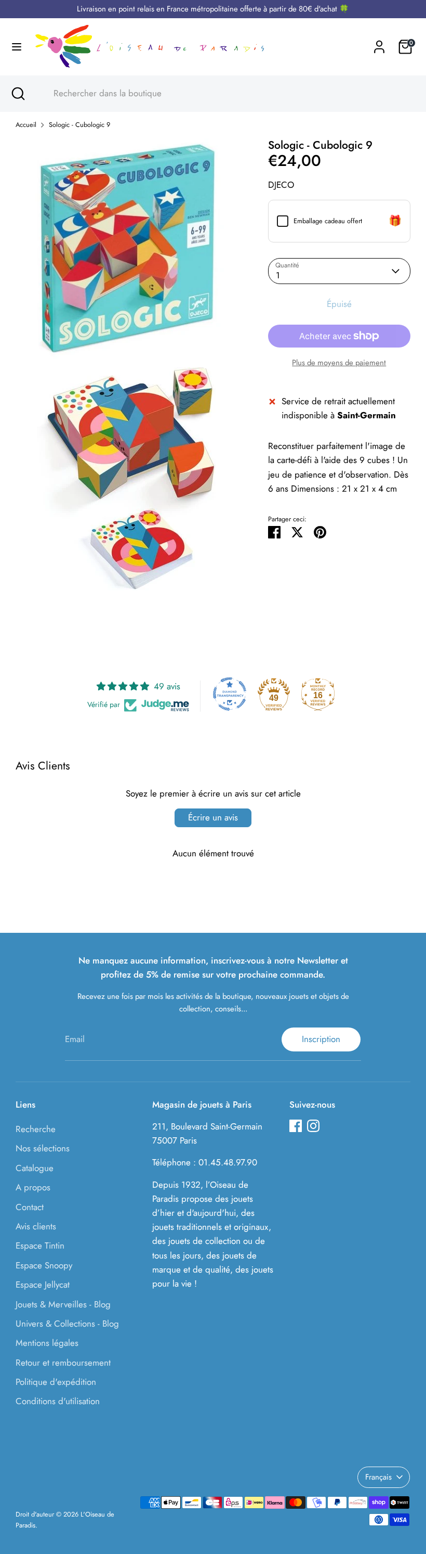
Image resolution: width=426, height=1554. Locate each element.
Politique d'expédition (56, 1382)
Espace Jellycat (43, 1284)
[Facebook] (295, 1126)
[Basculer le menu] (16, 47)
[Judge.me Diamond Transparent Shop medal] (229, 694)
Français (378, 1477)
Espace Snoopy (44, 1265)
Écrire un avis (213, 817)
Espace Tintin (40, 1245)
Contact (30, 1207)
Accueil (26, 125)
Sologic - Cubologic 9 (79, 125)
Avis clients (36, 1226)
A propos (33, 1187)
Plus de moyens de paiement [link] (339, 362)
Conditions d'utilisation (58, 1401)
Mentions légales (47, 1343)
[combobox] (223, 94)
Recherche (36, 1129)
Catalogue (35, 1168)
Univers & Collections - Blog (67, 1323)
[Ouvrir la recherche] (18, 94)
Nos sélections (43, 1148)
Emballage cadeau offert (328, 221)
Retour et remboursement (63, 1362)
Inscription (321, 1039)
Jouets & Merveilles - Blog (63, 1304)
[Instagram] (313, 1126)
